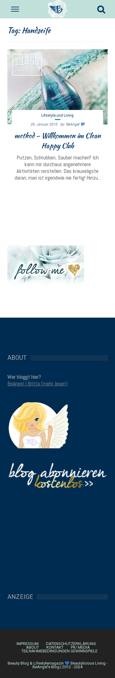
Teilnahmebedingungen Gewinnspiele (59, 651)
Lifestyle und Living (57, 115)
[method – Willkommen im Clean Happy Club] (57, 87)
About (32, 647)
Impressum (28, 644)
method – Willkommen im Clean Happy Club (57, 141)
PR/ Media (80, 647)
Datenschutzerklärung (71, 644)
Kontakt (54, 647)
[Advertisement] (58, 332)
